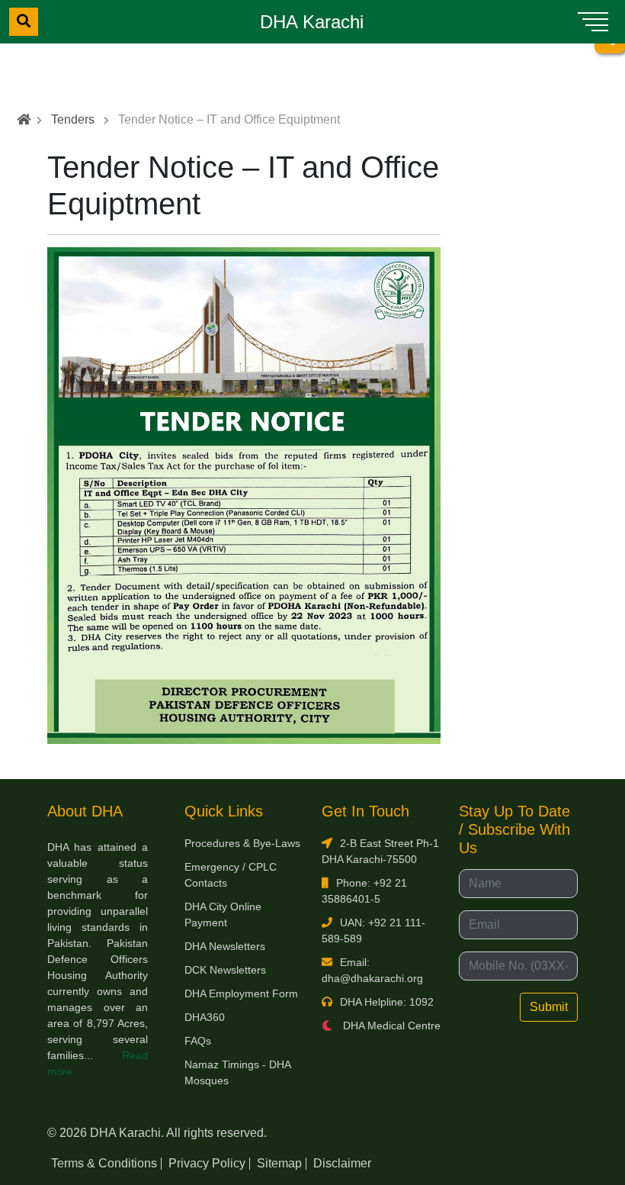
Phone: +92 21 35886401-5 (364, 891)
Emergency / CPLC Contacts (230, 875)
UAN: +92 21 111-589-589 (373, 930)
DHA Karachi (312, 21)
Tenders (73, 119)
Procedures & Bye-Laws (242, 843)
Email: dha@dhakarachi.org (372, 970)
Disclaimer (342, 1163)
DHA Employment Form (241, 993)
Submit (549, 1006)
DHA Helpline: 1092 (387, 1002)
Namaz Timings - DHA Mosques (237, 1072)
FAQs (197, 1041)
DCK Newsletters (225, 970)
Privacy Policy (206, 1163)
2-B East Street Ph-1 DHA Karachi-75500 (380, 851)
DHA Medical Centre (390, 1025)
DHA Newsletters (224, 946)
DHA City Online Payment (222, 914)
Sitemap (279, 1163)
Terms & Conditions (104, 1163)
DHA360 (204, 1017)
